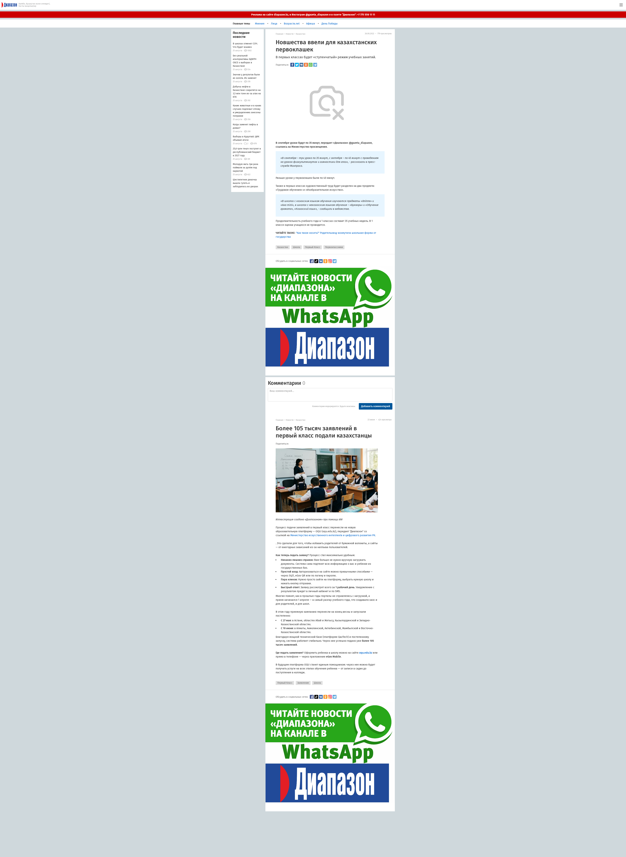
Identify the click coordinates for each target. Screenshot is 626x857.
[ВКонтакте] (301, 65)
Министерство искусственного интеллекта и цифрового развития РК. (333, 535)
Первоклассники (334, 247)
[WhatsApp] (311, 65)
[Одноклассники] (306, 65)
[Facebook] (292, 65)
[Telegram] (315, 65)
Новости (289, 34)
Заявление (303, 682)
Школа (296, 247)
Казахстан (300, 34)
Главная (279, 34)
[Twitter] (297, 65)
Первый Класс (312, 247)
